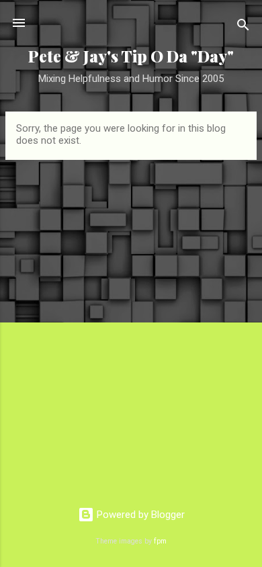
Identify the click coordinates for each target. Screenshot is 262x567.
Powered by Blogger (139, 515)
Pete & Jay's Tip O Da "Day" (131, 56)
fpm (160, 541)
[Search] (243, 27)
